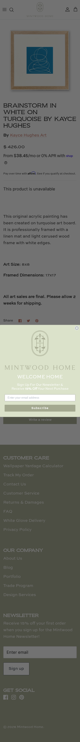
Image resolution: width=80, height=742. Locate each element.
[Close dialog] (77, 328)
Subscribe (40, 408)
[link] (40, 350)
